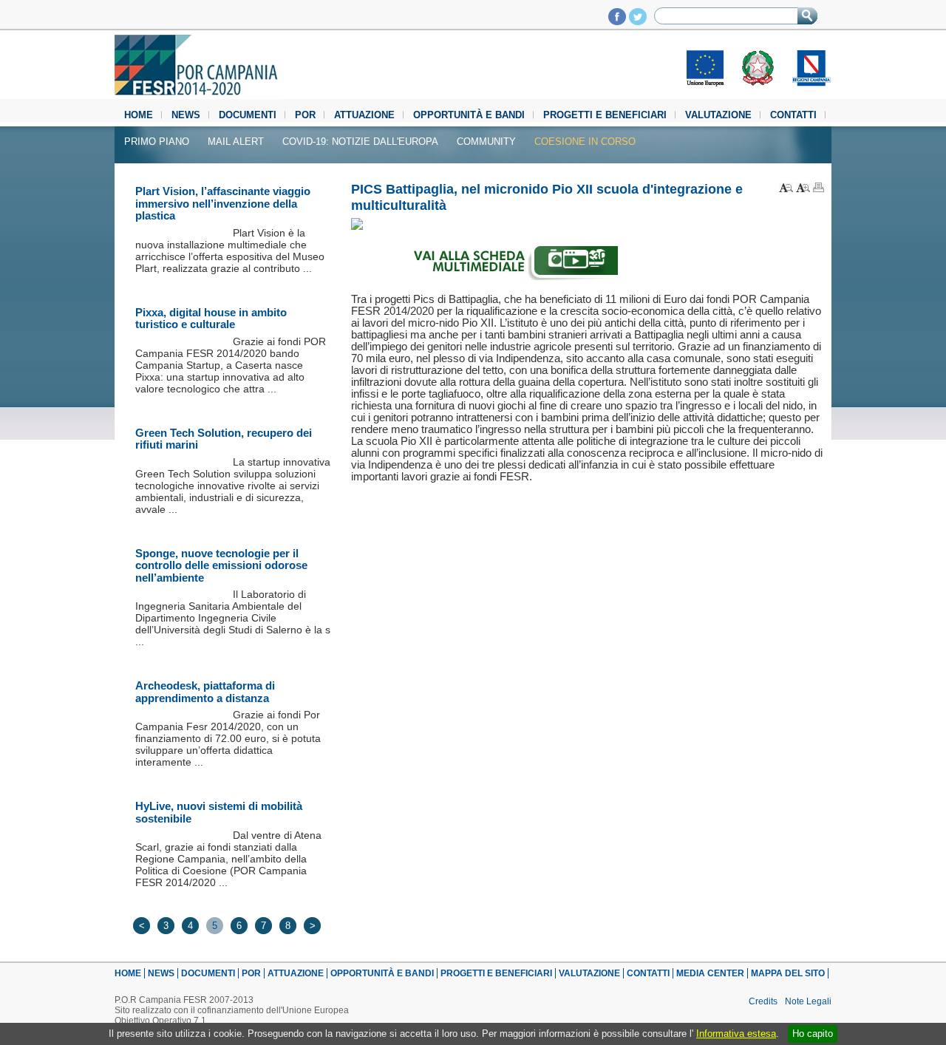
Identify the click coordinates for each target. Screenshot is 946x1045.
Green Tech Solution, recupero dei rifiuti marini (223, 439)
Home (138, 114)
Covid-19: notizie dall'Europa (360, 141)
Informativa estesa (736, 1033)
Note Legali (808, 1001)
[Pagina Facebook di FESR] (617, 21)
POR (305, 114)
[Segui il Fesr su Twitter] (638, 21)
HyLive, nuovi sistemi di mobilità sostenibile (218, 812)
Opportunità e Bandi (469, 114)
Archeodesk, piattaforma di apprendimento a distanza (205, 691)
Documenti (247, 114)
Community (486, 141)
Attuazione (364, 114)
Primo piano (156, 141)
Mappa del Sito (788, 973)
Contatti (793, 114)
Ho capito (812, 1033)
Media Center (710, 973)
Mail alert (236, 141)
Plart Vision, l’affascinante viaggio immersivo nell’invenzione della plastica (222, 203)
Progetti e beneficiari (605, 114)
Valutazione (718, 114)
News (185, 114)
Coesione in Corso (585, 141)
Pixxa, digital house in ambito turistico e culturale (211, 318)
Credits (763, 1001)
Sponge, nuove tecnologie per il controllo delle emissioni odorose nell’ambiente (221, 565)
